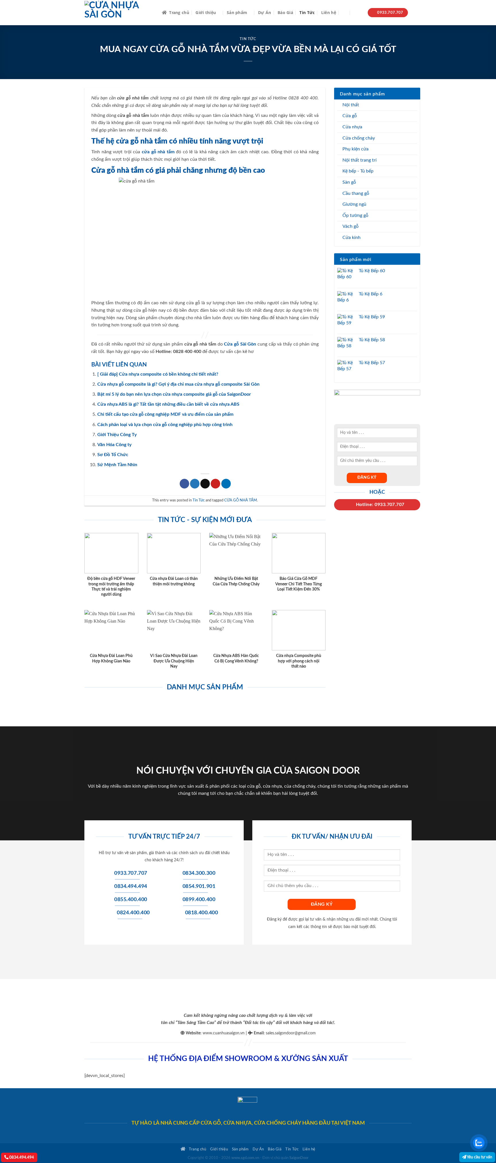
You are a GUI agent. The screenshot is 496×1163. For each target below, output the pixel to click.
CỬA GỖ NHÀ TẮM (240, 500)
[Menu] (358, 12)
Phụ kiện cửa (355, 149)
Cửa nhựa (352, 127)
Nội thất (350, 105)
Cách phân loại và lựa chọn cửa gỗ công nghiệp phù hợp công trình (164, 424)
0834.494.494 (21, 1157)
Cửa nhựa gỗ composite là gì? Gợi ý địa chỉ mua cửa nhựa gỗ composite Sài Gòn (178, 384)
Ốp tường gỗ (355, 215)
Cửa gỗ (349, 115)
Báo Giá (285, 12)
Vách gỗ (350, 226)
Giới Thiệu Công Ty (117, 434)
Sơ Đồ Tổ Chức (112, 454)
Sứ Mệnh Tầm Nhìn (117, 464)
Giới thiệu (205, 12)
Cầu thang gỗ (355, 193)
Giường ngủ (354, 204)
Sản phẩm (237, 12)
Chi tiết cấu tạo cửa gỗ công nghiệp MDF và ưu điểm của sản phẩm (165, 414)
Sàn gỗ (349, 182)
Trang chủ (179, 12)
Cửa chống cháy (358, 138)
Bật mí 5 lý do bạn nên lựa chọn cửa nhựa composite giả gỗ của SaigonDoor (174, 394)
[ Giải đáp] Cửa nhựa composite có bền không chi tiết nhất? (157, 374)
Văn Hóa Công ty (114, 444)
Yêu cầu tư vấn (479, 1157)
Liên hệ (328, 12)
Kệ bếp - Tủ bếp (357, 171)
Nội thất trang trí (359, 160)
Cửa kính (351, 237)
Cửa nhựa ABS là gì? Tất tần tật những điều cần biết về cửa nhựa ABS (168, 404)
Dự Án (264, 12)
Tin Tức (307, 12)
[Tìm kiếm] (344, 13)
